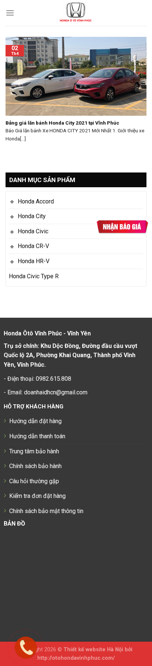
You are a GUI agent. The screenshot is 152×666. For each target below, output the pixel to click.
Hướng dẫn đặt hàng (35, 421)
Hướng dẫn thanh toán (37, 436)
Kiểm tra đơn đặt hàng (37, 495)
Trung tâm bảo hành (34, 451)
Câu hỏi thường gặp (34, 481)
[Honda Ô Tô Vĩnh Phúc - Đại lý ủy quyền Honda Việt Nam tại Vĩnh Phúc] (76, 13)
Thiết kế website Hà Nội (93, 649)
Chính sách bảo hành (35, 466)
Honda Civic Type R (34, 276)
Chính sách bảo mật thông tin (46, 511)
